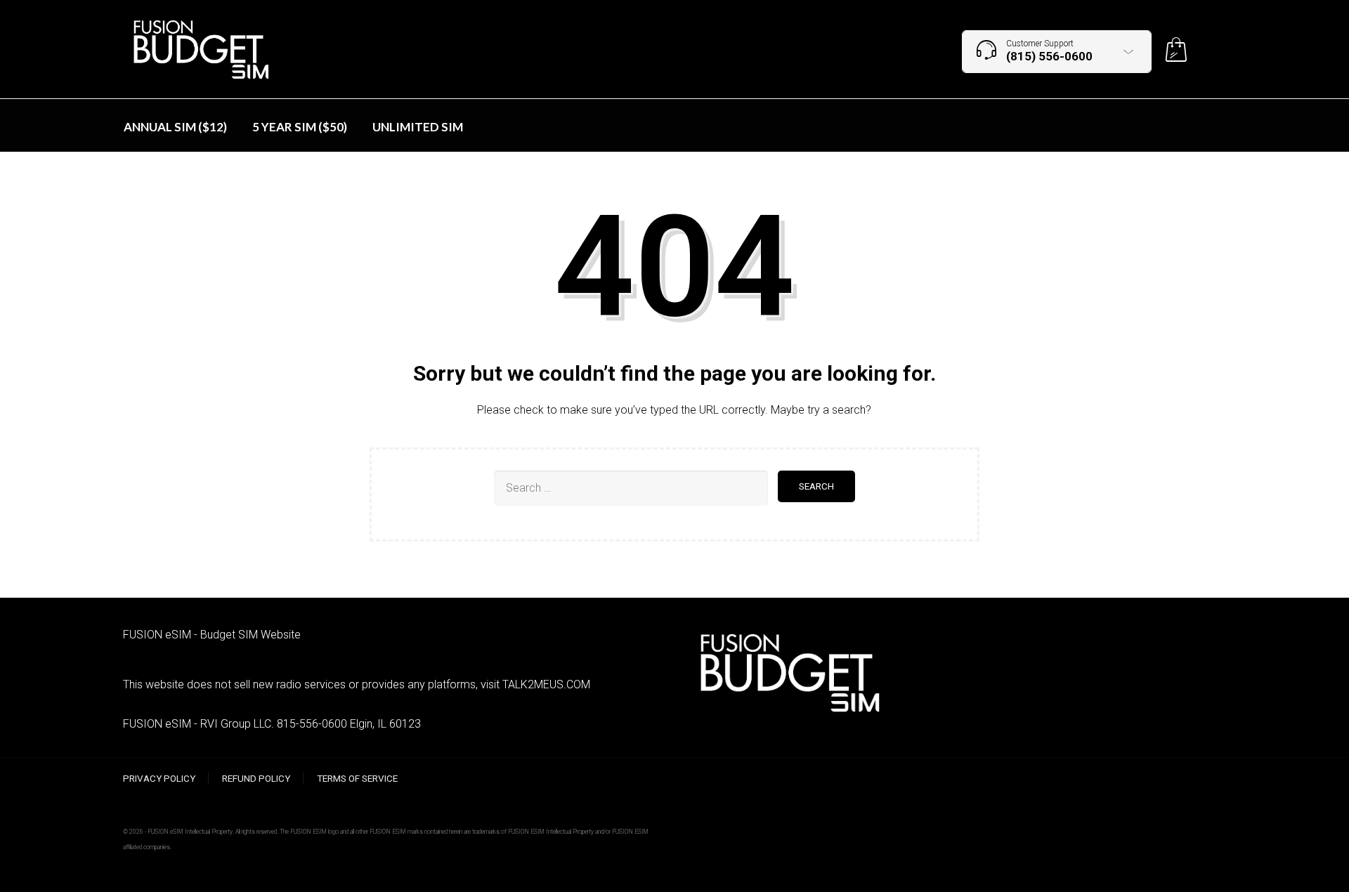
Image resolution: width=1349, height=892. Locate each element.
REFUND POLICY (256, 778)
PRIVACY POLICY (159, 778)
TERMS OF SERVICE (357, 778)
